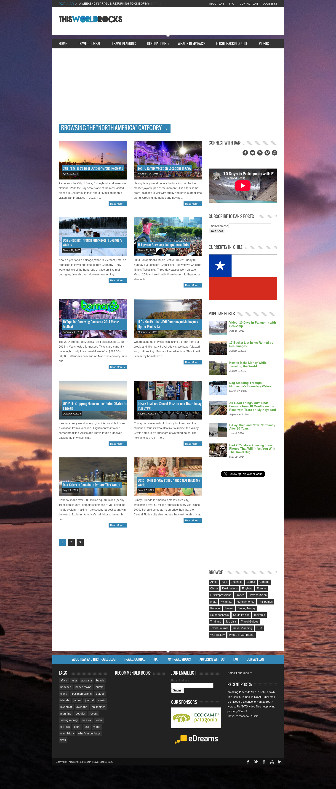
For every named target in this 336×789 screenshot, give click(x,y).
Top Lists (231, 621)
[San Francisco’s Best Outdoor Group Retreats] (93, 160)
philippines (98, 707)
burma (100, 687)
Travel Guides (249, 621)
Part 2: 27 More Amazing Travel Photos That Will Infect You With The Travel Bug (252, 448)
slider (98, 720)
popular (80, 713)
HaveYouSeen (258, 595)
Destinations (156, 44)
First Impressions (220, 595)
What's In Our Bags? (241, 634)
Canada (264, 581)
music (101, 700)
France (240, 595)
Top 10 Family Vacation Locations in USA (164, 168)
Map (156, 659)
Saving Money (247, 608)
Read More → (118, 203)
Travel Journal (89, 44)
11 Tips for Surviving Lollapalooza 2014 (163, 245)
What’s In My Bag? (191, 44)
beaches (65, 687)
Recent (228, 608)
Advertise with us (212, 659)
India (213, 601)
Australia (237, 581)
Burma (251, 581)
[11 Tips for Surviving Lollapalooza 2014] (168, 236)
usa (87, 726)
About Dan (216, 3)
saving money (69, 720)
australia (86, 680)
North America (245, 601)
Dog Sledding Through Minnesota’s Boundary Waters (250, 384)
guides (100, 693)
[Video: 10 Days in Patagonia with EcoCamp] (218, 328)
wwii (63, 740)
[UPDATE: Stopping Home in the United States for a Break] (93, 400)
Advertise (270, 3)
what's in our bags (89, 733)
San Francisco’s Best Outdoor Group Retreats (93, 168)
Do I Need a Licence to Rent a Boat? (250, 701)
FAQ (231, 3)
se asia (86, 720)
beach (100, 680)
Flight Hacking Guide (232, 44)
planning (65, 713)
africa (63, 680)
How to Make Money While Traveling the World (248, 364)
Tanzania (259, 615)
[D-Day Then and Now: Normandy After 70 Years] (218, 430)
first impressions (82, 693)
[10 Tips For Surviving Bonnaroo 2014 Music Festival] (93, 318)
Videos (264, 44)
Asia (224, 581)
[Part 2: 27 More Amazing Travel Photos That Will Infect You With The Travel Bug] (218, 450)
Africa (213, 581)
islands (64, 700)
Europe (261, 588)
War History (217, 634)
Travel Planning (124, 44)
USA (259, 628)
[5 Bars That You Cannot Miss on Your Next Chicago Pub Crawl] (168, 400)
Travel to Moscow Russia (243, 716)
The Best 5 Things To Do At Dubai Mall (251, 697)
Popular (215, 608)
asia (74, 680)
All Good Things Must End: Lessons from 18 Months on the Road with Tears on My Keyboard (252, 406)
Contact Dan (249, 3)
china (63, 693)
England (247, 588)
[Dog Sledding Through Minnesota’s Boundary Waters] (93, 236)
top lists (65, 726)
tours (77, 726)
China (214, 588)
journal (89, 700)
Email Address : (218, 226)
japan (77, 700)
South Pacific (241, 615)
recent (93, 713)
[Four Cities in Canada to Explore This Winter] (93, 476)
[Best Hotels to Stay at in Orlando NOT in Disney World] (168, 476)
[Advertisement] (168, 89)
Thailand (215, 621)
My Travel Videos (179, 659)
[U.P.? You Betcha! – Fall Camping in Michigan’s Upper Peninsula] (168, 318)
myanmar (66, 707)
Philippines (266, 601)
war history (67, 733)
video (96, 726)
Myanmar (226, 601)
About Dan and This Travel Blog (93, 659)
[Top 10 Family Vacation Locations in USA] (168, 160)
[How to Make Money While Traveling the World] (218, 368)
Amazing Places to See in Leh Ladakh (251, 692)
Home (63, 44)
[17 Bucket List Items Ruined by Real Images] (218, 348)
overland (81, 707)
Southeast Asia (219, 615)
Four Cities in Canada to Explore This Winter (91, 485)
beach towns (83, 687)
